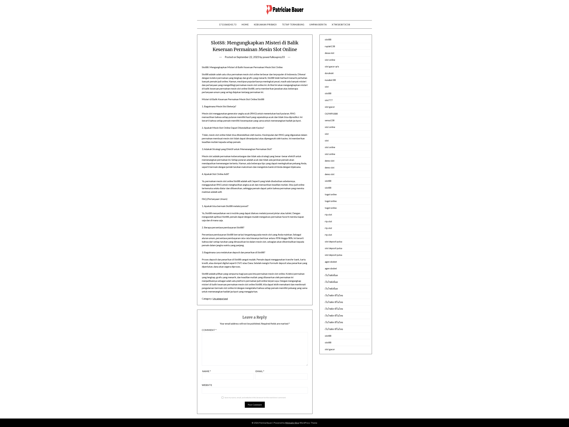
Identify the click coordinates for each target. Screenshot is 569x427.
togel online (331, 194)
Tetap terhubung (293, 24)
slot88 (328, 39)
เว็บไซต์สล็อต (331, 275)
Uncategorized (220, 298)
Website (207, 385)
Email (259, 371)
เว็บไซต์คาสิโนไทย (334, 295)
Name (206, 371)
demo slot (329, 160)
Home (245, 24)
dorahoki (329, 73)
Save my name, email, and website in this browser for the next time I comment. (255, 397)
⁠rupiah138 (330, 46)
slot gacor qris (332, 66)
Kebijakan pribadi (265, 24)
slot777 (329, 100)
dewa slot (329, 53)
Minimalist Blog (292, 423)
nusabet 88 (330, 80)
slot (327, 86)
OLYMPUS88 (331, 113)
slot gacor (330, 106)
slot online (330, 59)
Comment (209, 329)
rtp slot (328, 214)
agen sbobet (331, 261)
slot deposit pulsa (333, 241)
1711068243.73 (227, 24)
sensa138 (329, 120)
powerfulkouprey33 (274, 57)
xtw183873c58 (341, 24)
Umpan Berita (318, 24)
